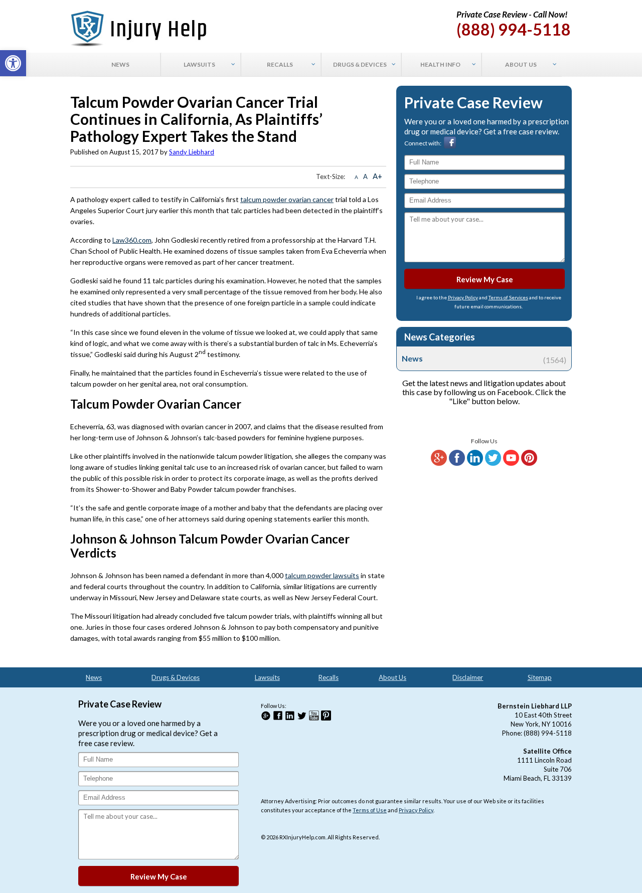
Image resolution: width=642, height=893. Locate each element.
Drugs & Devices (175, 677)
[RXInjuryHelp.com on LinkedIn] (475, 463)
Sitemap (540, 677)
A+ (377, 176)
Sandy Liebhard (191, 152)
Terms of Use (370, 810)
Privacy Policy (463, 297)
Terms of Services (508, 297)
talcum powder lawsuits (322, 575)
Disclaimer (467, 677)
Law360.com (131, 240)
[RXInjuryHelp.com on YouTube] (511, 463)
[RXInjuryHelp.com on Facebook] (457, 463)
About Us (392, 677)
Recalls (328, 677)
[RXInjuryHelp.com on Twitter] (493, 463)
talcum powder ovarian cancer (287, 199)
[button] (13, 63)
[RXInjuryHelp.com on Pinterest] (529, 463)
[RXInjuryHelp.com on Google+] (439, 463)
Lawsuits (267, 677)
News (484, 358)
